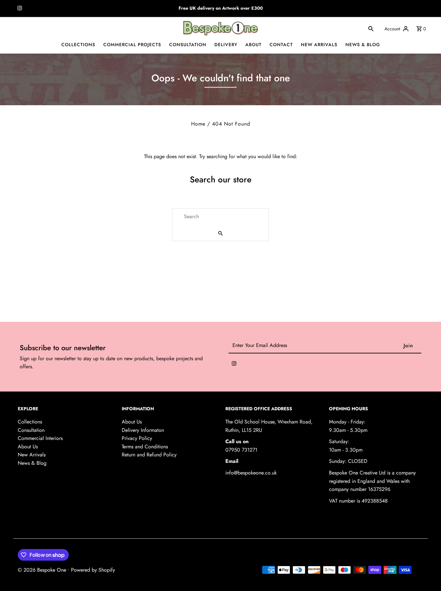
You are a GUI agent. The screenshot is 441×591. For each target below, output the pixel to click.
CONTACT (281, 44)
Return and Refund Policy (149, 454)
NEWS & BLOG (362, 44)
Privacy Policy (137, 438)
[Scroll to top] (427, 574)
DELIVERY (225, 44)
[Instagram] (19, 8)
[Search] (371, 28)
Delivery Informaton (143, 430)
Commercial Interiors (40, 438)
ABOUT (253, 44)
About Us (28, 446)
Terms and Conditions (145, 446)
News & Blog (32, 463)
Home (198, 123)
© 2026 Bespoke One (43, 570)
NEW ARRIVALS (319, 44)
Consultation (31, 430)
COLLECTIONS (78, 44)
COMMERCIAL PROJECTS (132, 44)
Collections (30, 421)
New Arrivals (32, 454)
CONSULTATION (187, 44)
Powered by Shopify (93, 570)
